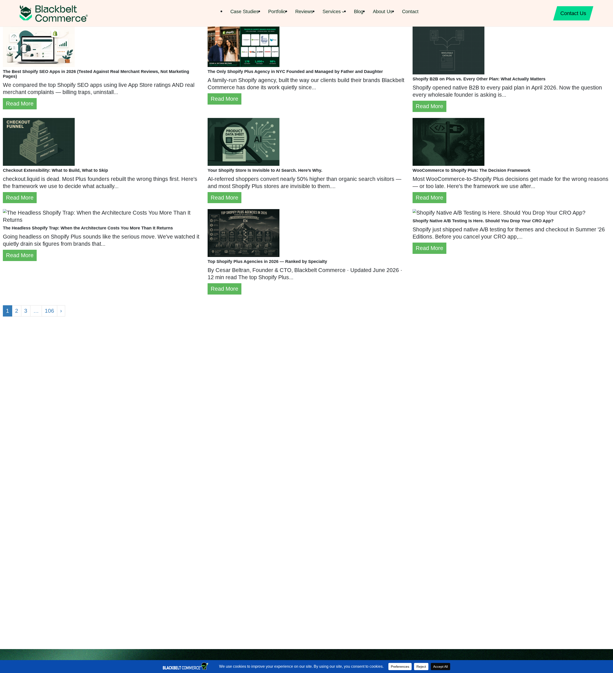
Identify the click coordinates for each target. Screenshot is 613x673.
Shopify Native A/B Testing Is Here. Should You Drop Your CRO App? (483, 220)
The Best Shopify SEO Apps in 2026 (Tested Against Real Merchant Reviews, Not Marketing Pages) (96, 74)
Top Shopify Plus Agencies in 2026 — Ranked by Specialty (267, 261)
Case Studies (244, 11)
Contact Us (573, 13)
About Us (382, 11)
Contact (410, 11)
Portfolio (277, 11)
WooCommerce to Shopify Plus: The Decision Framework (471, 170)
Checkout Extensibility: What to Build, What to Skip (55, 170)
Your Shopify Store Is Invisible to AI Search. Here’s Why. (265, 170)
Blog (358, 11)
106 (49, 311)
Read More (20, 103)
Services (332, 11)
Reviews (304, 11)
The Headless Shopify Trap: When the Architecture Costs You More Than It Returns (88, 228)
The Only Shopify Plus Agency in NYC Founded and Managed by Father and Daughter (295, 71)
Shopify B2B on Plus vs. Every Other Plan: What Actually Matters (479, 79)
